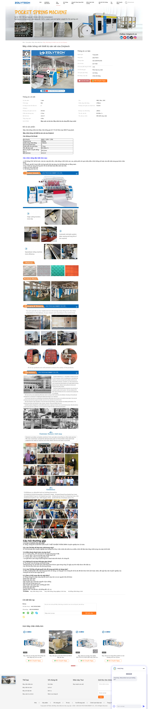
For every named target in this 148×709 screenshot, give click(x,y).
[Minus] (144, 668)
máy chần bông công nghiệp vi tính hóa (55, 591)
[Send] (143, 706)
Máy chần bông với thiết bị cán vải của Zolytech (55, 42)
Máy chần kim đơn (27, 687)
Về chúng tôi (65, 3)
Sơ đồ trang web (80, 702)
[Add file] (114, 706)
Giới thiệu (50, 684)
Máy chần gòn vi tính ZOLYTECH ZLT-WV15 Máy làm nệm (61, 656)
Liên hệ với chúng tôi (103, 3)
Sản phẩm (57, 3)
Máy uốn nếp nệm (27, 690)
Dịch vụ (50, 690)
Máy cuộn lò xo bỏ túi (28, 694)
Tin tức (112, 3)
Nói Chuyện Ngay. (119, 3)
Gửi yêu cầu (89, 613)
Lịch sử (50, 687)
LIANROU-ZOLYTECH (47, 3)
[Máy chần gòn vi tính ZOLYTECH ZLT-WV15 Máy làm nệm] (60, 642)
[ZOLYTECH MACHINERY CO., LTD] (22, 3)
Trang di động (111, 702)
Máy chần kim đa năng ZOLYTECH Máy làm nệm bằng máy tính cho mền (34, 656)
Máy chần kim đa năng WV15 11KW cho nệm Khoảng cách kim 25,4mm (113, 656)
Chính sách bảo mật (95, 702)
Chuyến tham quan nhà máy (77, 3)
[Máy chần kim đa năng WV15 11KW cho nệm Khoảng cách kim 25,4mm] (113, 642)
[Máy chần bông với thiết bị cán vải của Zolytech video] (52, 92)
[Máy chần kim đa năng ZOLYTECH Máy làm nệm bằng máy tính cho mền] (34, 642)
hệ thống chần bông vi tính (75, 591)
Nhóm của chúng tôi (53, 694)
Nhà (40, 2)
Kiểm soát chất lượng (90, 3)
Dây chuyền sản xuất (78, 684)
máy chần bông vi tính (36, 591)
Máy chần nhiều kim (28, 684)
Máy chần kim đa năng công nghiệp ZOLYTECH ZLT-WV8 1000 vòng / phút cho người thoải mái (87, 656)
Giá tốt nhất (85, 81)
